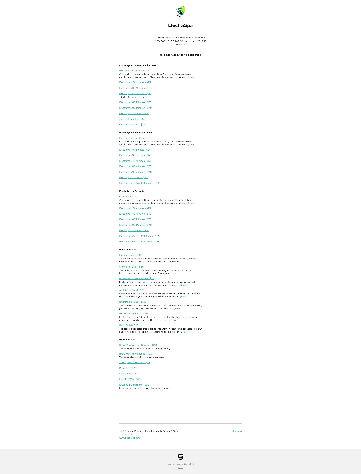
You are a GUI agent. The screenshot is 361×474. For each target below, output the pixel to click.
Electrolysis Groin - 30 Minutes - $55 (139, 236)
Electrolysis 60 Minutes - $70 (135, 102)
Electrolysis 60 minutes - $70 (135, 166)
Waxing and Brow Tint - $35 (134, 362)
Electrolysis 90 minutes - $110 (135, 172)
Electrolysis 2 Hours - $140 (134, 113)
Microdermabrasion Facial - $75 (136, 278)
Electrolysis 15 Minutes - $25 (135, 82)
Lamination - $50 (128, 373)
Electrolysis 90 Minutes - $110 (135, 107)
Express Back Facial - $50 (133, 313)
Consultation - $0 (128, 196)
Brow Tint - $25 (128, 368)
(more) (191, 77)
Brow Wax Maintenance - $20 (135, 353)
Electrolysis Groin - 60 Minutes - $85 (139, 241)
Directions (237, 431)
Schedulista (189, 464)
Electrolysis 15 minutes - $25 (135, 149)
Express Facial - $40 (130, 255)
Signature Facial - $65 (131, 266)
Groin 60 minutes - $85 (132, 124)
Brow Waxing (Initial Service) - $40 (138, 345)
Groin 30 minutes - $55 (132, 119)
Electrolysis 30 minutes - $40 (135, 155)
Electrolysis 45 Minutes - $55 (135, 93)
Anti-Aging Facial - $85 (132, 290)
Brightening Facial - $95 (132, 301)
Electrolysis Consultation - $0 (135, 70)
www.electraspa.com (129, 437)
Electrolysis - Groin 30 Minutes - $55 (139, 183)
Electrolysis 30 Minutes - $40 (135, 88)
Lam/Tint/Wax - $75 (130, 379)
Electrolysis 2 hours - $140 (133, 177)
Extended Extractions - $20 (134, 384)
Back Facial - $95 (128, 325)
